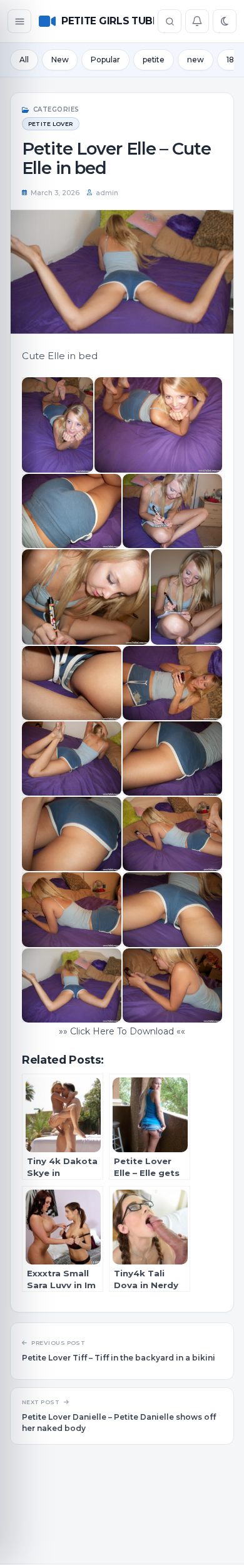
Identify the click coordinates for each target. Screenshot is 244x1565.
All (24, 59)
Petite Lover (50, 123)
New (60, 59)
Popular (105, 59)
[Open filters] (19, 21)
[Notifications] (197, 21)
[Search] (169, 21)
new (195, 59)
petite (154, 59)
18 (230, 59)
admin (107, 192)
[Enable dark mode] (224, 21)
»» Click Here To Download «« (122, 1031)
